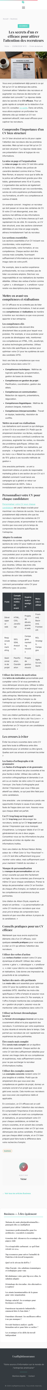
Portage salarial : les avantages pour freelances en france (20, 1301)
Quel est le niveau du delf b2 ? (18, 1262)
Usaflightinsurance (23, 1356)
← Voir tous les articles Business (16, 1193)
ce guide (23, 108)
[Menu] (23, 8)
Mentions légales (19, 1376)
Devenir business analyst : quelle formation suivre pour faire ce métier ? (21, 1325)
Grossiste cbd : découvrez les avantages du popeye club (23, 1239)
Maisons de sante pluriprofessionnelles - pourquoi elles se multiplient (22, 1223)
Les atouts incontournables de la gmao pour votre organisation (21, 1293)
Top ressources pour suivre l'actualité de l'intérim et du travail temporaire (22, 1255)
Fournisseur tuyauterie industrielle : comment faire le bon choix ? (20, 1309)
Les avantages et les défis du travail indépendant (20, 1333)
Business (13, 19)
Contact (31, 1376)
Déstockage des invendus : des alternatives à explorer (23, 1285)
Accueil (5, 19)
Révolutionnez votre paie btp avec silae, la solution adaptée (23, 1277)
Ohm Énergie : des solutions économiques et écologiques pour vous (23, 1269)
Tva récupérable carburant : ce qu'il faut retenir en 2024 (22, 1247)
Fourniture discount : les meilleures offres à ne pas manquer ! (23, 1317)
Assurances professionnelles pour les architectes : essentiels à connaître (21, 1231)
